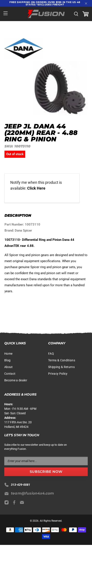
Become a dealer (15, 380)
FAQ (51, 353)
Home (8, 353)
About (8, 367)
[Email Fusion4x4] (23, 503)
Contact (9, 373)
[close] (86, 3)
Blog (7, 360)
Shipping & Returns (61, 367)
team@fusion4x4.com (32, 493)
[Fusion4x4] (46, 14)
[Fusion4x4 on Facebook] (15, 503)
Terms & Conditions (61, 360)
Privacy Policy (58, 373)
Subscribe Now (46, 472)
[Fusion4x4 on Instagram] (7, 503)
